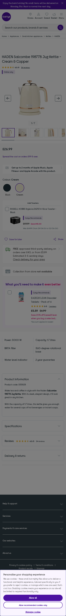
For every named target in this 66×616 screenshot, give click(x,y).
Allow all (33, 597)
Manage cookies (33, 612)
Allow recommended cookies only (33, 605)
